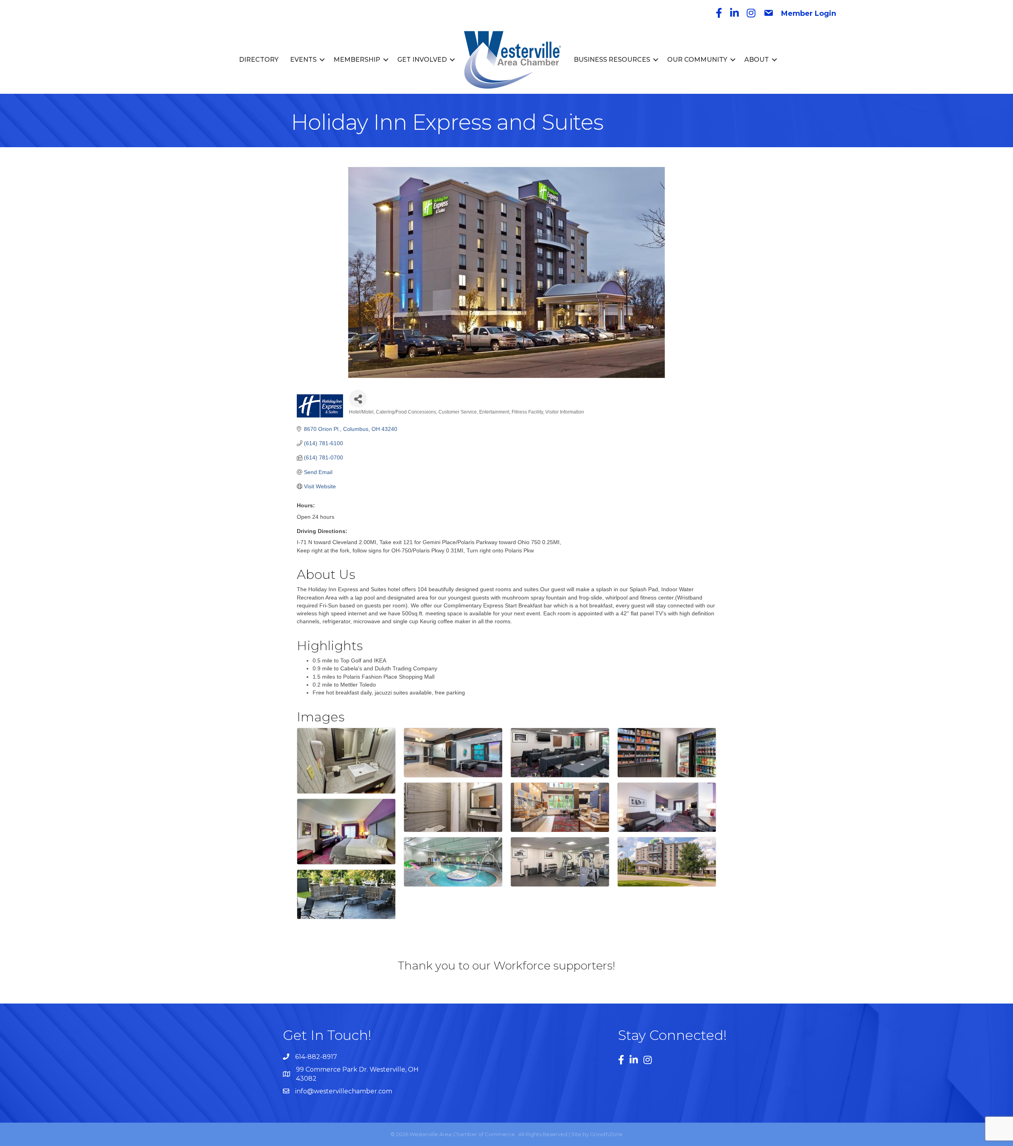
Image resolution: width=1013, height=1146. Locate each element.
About (756, 59)
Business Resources (612, 59)
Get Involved (422, 59)
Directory (259, 59)
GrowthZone (606, 1134)
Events (303, 59)
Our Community (697, 59)
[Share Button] (358, 399)
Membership (357, 59)
